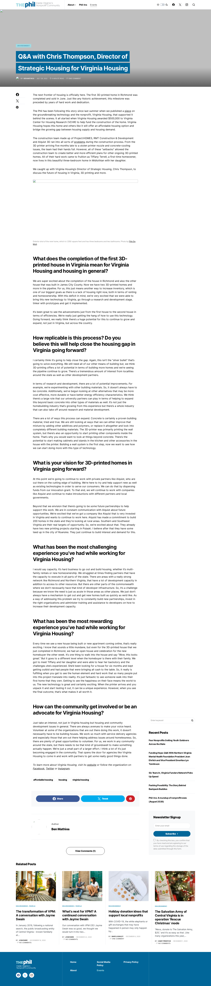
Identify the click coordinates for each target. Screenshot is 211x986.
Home (73, 962)
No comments (25, 942)
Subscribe (170, 833)
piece (128, 110)
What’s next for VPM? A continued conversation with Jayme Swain (79, 915)
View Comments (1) (85, 851)
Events (100, 970)
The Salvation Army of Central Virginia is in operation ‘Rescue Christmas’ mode (171, 917)
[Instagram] (186, 5)
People (32, 906)
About (73, 970)
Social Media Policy (103, 964)
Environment (23, 46)
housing (63, 779)
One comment (75, 78)
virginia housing (80, 779)
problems (79, 141)
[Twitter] (180, 5)
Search (192, 720)
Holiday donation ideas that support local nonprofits (128, 913)
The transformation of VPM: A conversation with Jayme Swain (36, 915)
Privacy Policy (131, 962)
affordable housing (43, 779)
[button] (162, 4)
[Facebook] (173, 5)
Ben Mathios (60, 829)
